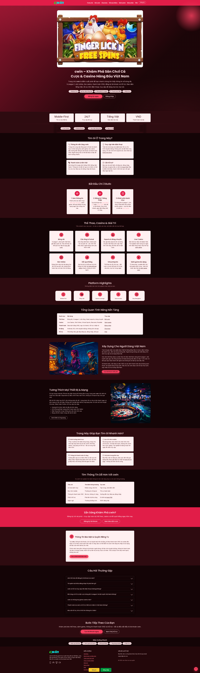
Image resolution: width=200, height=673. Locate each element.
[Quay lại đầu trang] (196, 669)
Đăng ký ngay (93, 96)
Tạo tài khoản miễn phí (111, 372)
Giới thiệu (86, 654)
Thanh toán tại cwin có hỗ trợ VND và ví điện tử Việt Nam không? (88, 605)
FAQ (136, 3)
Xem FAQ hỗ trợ (111, 632)
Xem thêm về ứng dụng (58, 418)
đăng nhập (100, 204)
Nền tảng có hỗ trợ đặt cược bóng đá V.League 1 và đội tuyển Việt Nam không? (92, 594)
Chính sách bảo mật (89, 658)
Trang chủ (90, 3)
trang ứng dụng (107, 152)
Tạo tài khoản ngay (91, 631)
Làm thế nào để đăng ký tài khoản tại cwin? (81, 578)
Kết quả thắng (113, 3)
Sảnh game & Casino (90, 643)
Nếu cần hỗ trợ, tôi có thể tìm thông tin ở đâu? (82, 610)
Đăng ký (142, 2)
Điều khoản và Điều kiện (90, 656)
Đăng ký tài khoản (90, 521)
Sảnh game (122, 3)
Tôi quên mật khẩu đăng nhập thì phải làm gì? (82, 583)
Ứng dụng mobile (116, 643)
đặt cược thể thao (75, 202)
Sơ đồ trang (87, 669)
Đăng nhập (130, 3)
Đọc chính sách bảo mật (78, 556)
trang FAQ (125, 167)
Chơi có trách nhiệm (89, 660)
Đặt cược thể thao (75, 643)
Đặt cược (97, 3)
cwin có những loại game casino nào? (79, 600)
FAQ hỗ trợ (127, 643)
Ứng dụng (104, 3)
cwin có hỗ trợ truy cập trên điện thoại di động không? (84, 589)
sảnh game (125, 208)
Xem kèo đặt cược (111, 521)
